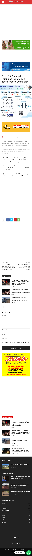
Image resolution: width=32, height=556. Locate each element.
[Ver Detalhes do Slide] (16, 66)
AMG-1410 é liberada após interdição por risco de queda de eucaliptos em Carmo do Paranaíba (20, 450)
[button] (28, 552)
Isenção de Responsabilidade (9, 549)
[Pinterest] (15, 219)
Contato (19, 551)
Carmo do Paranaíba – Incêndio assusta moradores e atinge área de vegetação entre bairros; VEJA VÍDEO (20, 291)
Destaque (4, 284)
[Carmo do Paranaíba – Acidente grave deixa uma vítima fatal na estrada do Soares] (5, 493)
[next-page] (5, 307)
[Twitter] (11, 219)
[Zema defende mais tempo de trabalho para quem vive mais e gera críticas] (5, 478)
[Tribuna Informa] (3, 137)
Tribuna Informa (9, 137)
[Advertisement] (16, 21)
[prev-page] (2, 307)
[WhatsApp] (18, 219)
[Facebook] (8, 219)
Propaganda (13, 551)
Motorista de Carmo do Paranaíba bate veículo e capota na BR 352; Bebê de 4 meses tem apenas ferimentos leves (8, 268)
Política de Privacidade (23, 549)
